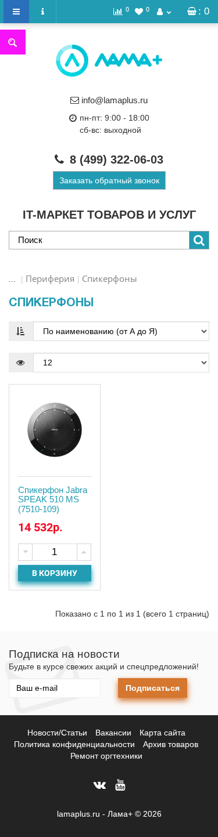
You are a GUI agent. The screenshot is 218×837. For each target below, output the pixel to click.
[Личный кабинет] (164, 11)
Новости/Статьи (57, 732)
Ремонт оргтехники (106, 755)
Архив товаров (170, 744)
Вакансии (113, 732)
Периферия (50, 278)
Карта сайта (162, 732)
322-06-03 (116, 159)
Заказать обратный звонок (109, 180)
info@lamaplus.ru (114, 100)
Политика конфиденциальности (74, 744)
